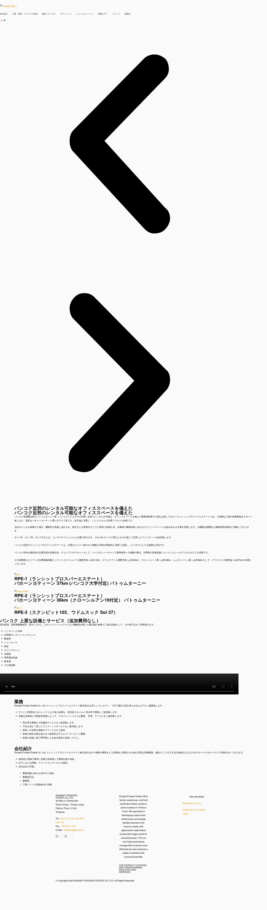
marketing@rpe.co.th (74, 830)
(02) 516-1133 (68, 826)
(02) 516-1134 (67, 818)
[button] (119, 144)
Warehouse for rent (191, 803)
